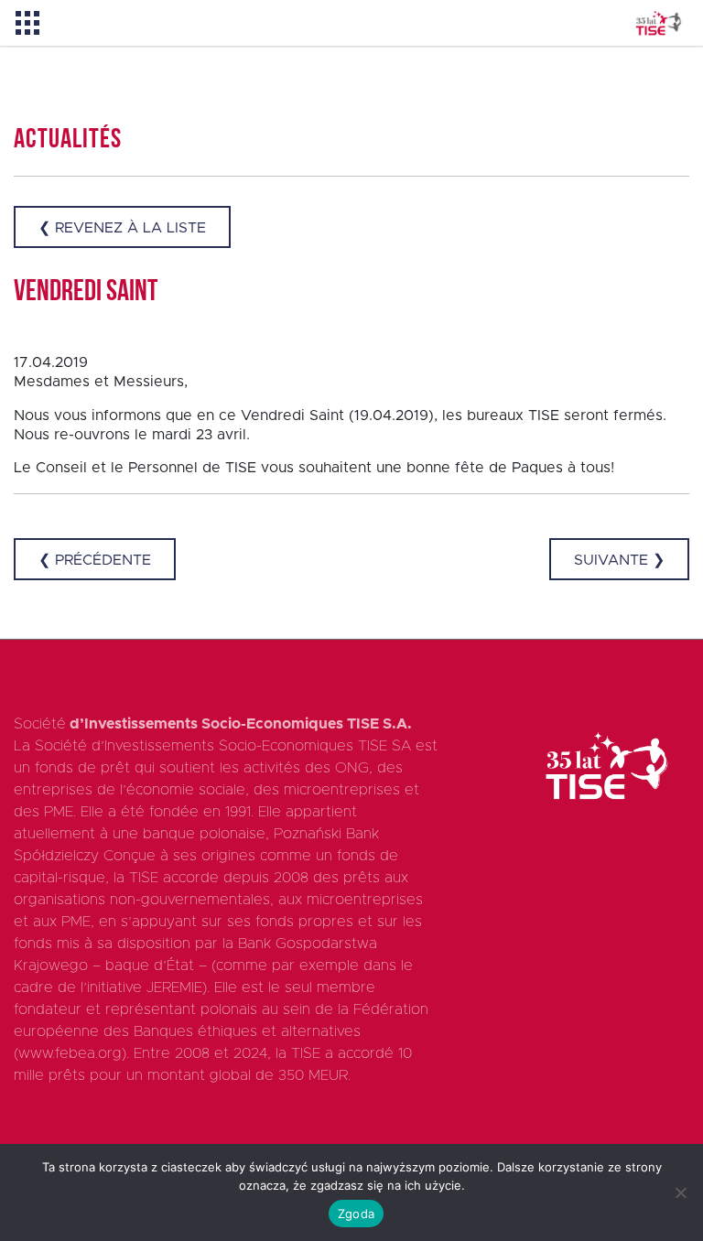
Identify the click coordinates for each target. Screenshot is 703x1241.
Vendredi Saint (85, 293)
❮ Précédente (94, 560)
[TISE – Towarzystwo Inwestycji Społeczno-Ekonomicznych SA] (658, 23)
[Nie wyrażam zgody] (680, 1192)
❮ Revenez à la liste (122, 228)
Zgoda (356, 1213)
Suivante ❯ (619, 560)
